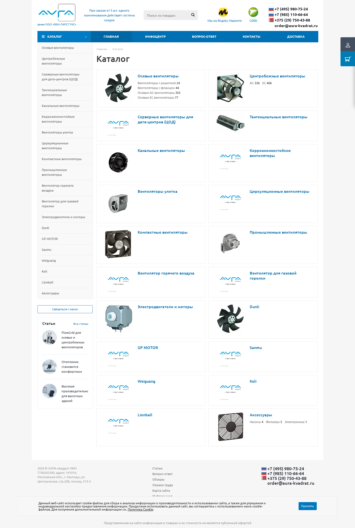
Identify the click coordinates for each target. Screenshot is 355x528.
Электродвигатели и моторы (63, 217)
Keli (44, 271)
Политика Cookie (140, 509)
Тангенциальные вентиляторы (54, 92)
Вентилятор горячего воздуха (58, 187)
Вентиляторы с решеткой (159, 83)
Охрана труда (162, 485)
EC (267, 83)
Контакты (251, 36)
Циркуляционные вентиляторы (55, 145)
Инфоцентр (155, 36)
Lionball (47, 282)
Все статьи (80, 324)
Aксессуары (50, 293)
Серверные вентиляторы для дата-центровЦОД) (60, 76)
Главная (111, 36)
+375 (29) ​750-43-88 (292, 20)
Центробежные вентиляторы (53, 60)
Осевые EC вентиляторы (158, 97)
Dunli (45, 228)
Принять (307, 506)
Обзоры (158, 479)
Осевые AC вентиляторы (159, 92)
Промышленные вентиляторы (54, 172)
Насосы (256, 422)
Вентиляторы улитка (57, 132)
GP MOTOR (50, 239)
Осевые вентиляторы (58, 47)
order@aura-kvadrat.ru (296, 25)
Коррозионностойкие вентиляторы (58, 118)
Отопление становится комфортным (72, 366)
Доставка (296, 36)
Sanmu (46, 249)
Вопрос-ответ (204, 36)
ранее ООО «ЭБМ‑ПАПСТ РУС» (56, 24)
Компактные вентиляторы (62, 159)
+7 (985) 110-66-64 (291, 14)
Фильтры (274, 422)
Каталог (54, 36)
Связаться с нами (65, 309)
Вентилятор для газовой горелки (60, 203)
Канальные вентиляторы (60, 106)
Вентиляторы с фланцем (158, 88)
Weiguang (49, 260)
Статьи (157, 468)
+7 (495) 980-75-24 (291, 9)
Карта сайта (161, 490)
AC (255, 83)
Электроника (296, 422)
